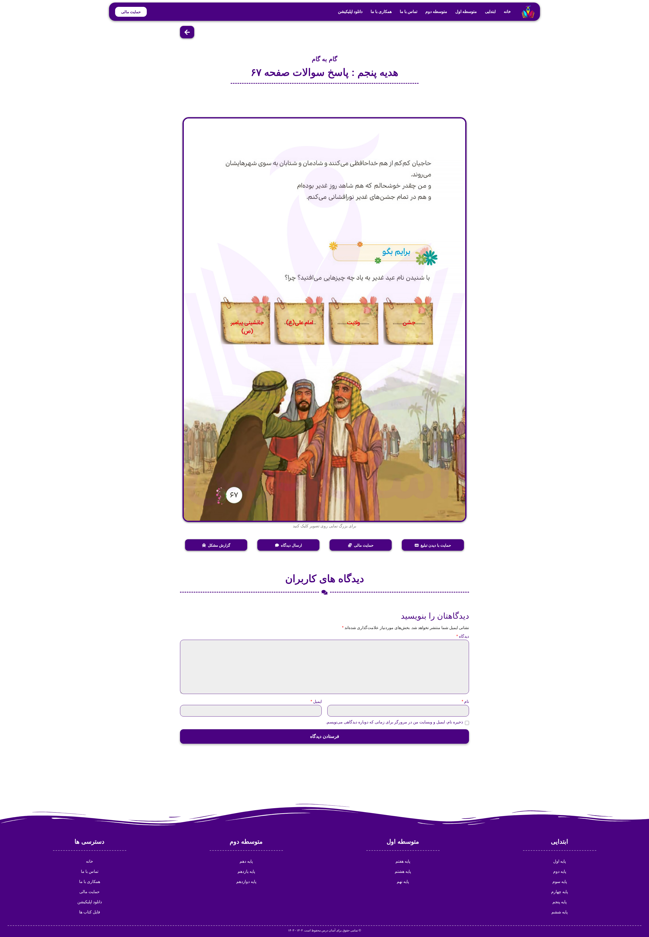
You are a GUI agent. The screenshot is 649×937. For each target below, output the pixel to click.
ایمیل (316, 702)
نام (465, 702)
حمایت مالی (89, 892)
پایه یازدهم (246, 871)
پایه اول (559, 861)
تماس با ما (408, 11)
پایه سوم (559, 881)
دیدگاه (462, 636)
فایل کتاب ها (89, 912)
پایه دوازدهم (246, 881)
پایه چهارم (559, 892)
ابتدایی (490, 11)
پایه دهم (246, 861)
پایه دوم (559, 871)
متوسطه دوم (436, 11)
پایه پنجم (559, 902)
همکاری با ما (381, 11)
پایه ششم (559, 912)
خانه (507, 11)
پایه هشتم (403, 871)
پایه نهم (403, 881)
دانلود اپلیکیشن (350, 11)
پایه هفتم (402, 861)
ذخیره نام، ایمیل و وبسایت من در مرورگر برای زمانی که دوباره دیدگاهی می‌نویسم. (394, 722)
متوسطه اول (466, 11)
